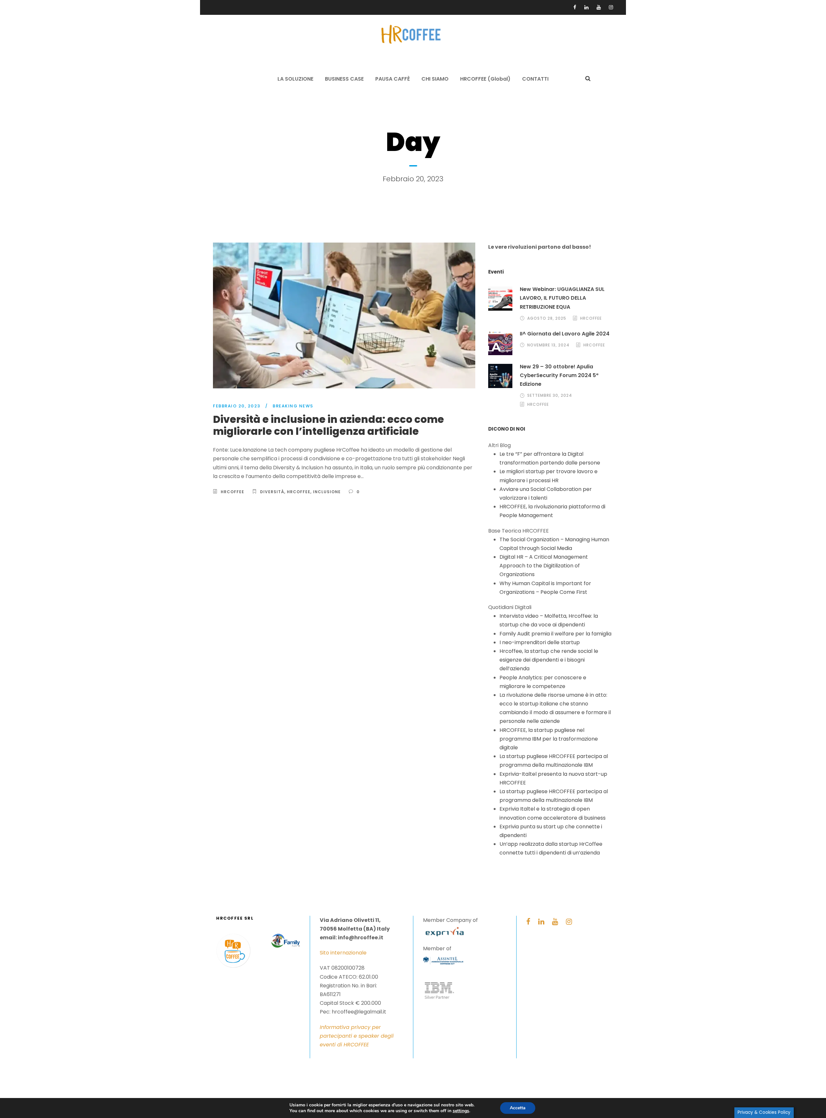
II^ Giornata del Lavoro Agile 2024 (564, 333)
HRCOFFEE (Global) (485, 79)
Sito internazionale (343, 952)
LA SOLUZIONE (295, 79)
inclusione (327, 491)
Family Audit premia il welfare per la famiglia (555, 633)
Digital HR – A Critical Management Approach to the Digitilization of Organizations (543, 565)
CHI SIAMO (434, 79)
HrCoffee (298, 491)
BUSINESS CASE (344, 79)
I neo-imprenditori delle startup (539, 642)
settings (461, 1111)
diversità (272, 491)
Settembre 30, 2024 (549, 395)
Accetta (518, 1108)
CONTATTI (535, 79)
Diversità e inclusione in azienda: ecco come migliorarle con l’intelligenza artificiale (328, 425)
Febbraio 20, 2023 (236, 406)
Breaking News (293, 406)
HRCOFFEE (232, 491)
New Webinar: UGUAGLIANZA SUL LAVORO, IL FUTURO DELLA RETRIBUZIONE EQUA (562, 297)
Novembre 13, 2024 (548, 345)
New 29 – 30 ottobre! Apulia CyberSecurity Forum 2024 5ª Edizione (559, 375)
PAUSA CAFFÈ (392, 79)
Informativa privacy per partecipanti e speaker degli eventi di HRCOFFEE (357, 1035)
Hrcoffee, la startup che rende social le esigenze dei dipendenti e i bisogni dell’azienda (548, 659)
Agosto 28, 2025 (546, 318)
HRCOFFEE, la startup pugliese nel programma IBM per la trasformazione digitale (548, 738)
